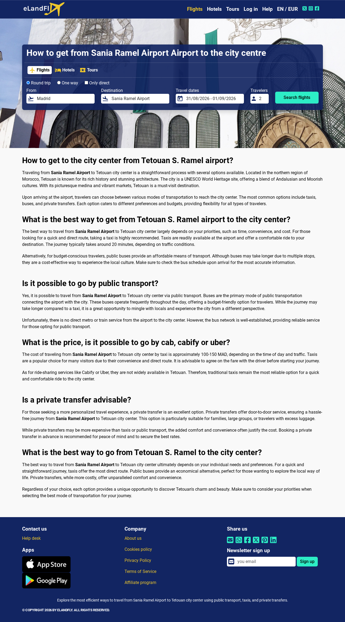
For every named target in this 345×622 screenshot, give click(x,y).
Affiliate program (140, 582)
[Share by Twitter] (256, 543)
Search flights (297, 97)
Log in (251, 9)
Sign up (307, 561)
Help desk (31, 538)
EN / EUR (287, 9)
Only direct (98, 82)
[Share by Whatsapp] (239, 543)
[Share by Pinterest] (264, 543)
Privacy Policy (138, 560)
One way (69, 82)
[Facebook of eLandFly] (318, 8)
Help (267, 9)
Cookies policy (138, 549)
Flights (195, 9)
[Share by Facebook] (247, 543)
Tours (232, 9)
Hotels (214, 9)
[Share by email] (230, 543)
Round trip (40, 82)
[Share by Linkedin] (273, 543)
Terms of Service (140, 571)
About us (133, 538)
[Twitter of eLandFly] (305, 8)
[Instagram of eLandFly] (311, 8)
